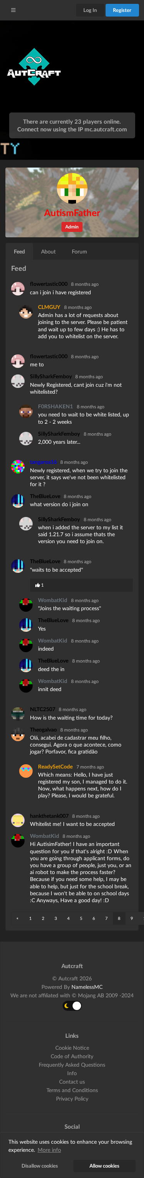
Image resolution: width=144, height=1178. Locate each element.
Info (72, 1073)
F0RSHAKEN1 (55, 406)
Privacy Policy (72, 1098)
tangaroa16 (44, 461)
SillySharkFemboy (51, 376)
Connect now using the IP (72, 129)
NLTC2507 (43, 709)
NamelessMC (87, 986)
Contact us (72, 1081)
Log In (90, 10)
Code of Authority (72, 1056)
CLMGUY (49, 307)
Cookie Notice (72, 1048)
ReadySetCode (55, 766)
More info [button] (49, 1149)
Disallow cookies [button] (40, 1166)
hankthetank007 (50, 815)
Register (122, 10)
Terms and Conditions (72, 1090)
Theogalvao (44, 729)
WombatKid (52, 600)
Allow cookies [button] (104, 1166)
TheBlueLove (45, 496)
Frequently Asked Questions (72, 1064)
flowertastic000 (49, 283)
